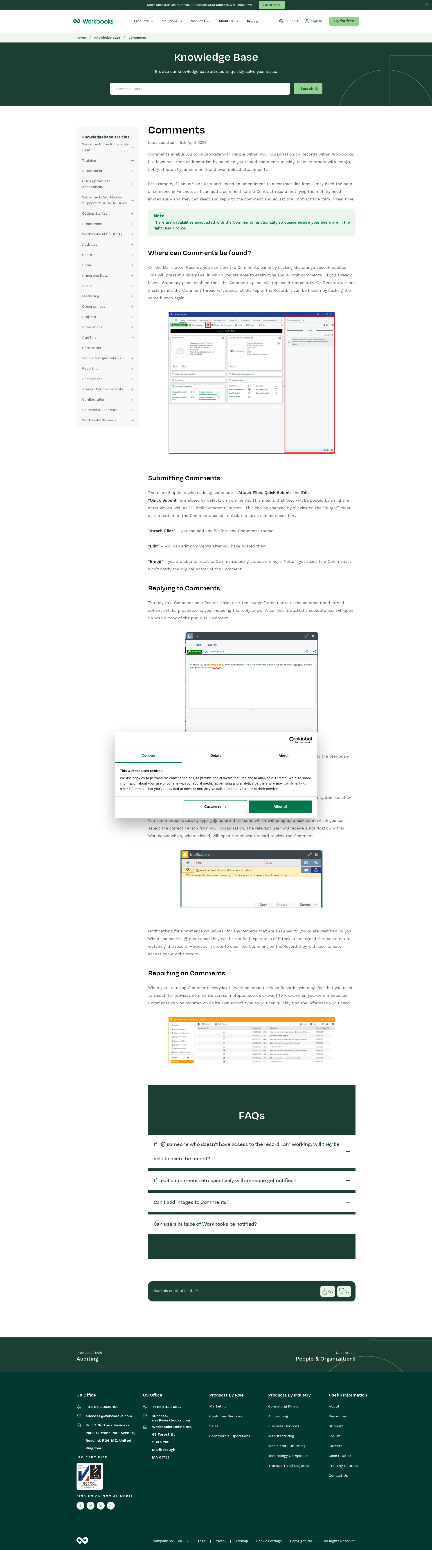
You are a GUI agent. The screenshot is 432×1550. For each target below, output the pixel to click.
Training (89, 160)
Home (81, 37)
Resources (338, 1416)
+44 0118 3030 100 (102, 1407)
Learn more (272, 5)
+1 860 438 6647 (167, 1407)
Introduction (92, 171)
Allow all (280, 806)
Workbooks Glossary (99, 420)
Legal (202, 1541)
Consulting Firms (283, 1406)
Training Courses (343, 1466)
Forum (334, 1436)
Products (141, 21)
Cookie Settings (269, 1541)
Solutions (170, 21)
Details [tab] (216, 755)
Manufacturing (281, 1436)
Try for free (344, 21)
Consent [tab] (148, 755)
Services (198, 21)
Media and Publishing (287, 1446)
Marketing (218, 1406)
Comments (91, 348)
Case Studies (340, 1456)
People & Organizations (101, 358)
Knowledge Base (107, 37)
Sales (213, 1426)
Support (336, 1426)
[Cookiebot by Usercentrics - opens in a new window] (292, 740)
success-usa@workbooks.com (171, 1418)
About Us (226, 21)
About (334, 1406)
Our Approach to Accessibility (96, 184)
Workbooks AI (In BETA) (102, 234)
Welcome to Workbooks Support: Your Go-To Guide (104, 200)
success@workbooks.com (109, 1416)
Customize (212, 806)
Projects (89, 317)
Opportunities (93, 306)
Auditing (89, 337)
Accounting (278, 1416)
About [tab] (283, 755)
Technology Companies (288, 1456)
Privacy (220, 1541)
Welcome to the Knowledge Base (105, 147)
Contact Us (338, 1475)
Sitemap (241, 1541)
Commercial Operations (229, 1436)
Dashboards (92, 379)
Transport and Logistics (288, 1466)
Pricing (252, 21)
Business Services (283, 1426)
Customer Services (225, 1416)
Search (306, 89)
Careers (335, 1446)
